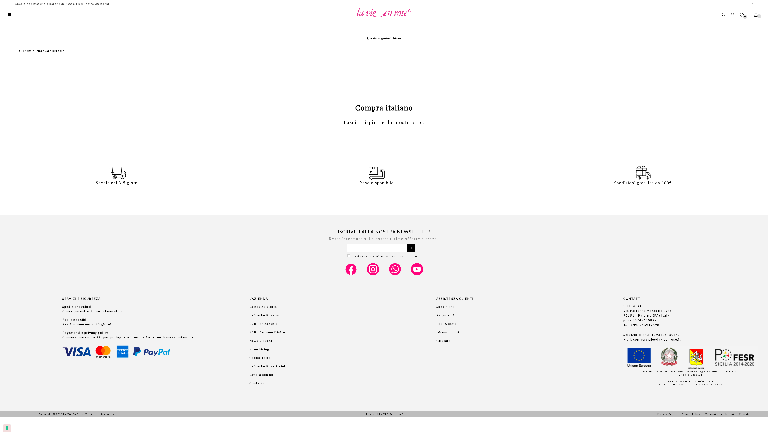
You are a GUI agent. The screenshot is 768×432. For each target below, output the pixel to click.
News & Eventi (261, 340)
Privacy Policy (667, 414)
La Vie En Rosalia (264, 315)
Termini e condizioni (719, 414)
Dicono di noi (447, 332)
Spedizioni (445, 306)
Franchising (259, 349)
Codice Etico (260, 357)
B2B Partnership (263, 323)
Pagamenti (445, 315)
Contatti (256, 383)
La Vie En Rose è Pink (267, 366)
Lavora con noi (262, 374)
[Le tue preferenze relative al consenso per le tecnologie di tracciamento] (7, 428)
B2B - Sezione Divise (267, 332)
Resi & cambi (447, 323)
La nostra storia (263, 306)
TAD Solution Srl (394, 414)
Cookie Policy (691, 414)
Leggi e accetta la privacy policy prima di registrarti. (386, 256)
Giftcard (443, 340)
